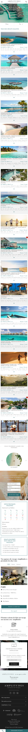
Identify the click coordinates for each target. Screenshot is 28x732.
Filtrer (6, 24)
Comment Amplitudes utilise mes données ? (14, 666)
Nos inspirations (6, 697)
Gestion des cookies (14, 722)
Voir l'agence (6, 601)
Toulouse (13, 564)
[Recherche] (26, 1)
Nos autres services (6, 701)
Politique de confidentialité (14, 721)
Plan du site (14, 719)
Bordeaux (18, 564)
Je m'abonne (14, 664)
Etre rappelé (14, 611)
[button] (3, 730)
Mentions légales (14, 724)
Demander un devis (17, 730)
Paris (9, 564)
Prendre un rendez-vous (14, 606)
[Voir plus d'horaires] (17, 598)
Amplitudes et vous (6, 705)
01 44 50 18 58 (6, 595)
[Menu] (2, 1)
